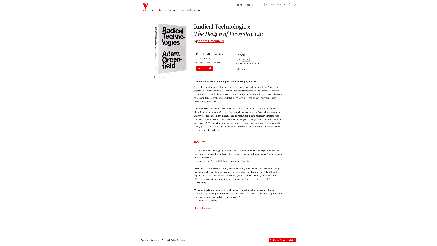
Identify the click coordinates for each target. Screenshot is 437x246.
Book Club (187, 10)
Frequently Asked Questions (173, 240)
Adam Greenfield (211, 41)
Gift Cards (197, 10)
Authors (171, 10)
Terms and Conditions (150, 240)
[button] (290, 4)
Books (162, 10)
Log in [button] (259, 5)
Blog (178, 10)
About (154, 10)
